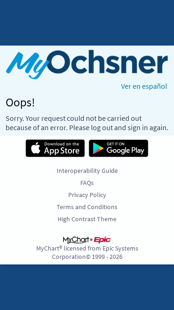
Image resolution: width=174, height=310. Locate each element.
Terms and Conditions (87, 207)
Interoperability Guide (87, 170)
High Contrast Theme (87, 219)
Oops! (20, 102)
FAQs (87, 182)
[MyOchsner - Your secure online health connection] (87, 64)
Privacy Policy (87, 195)
